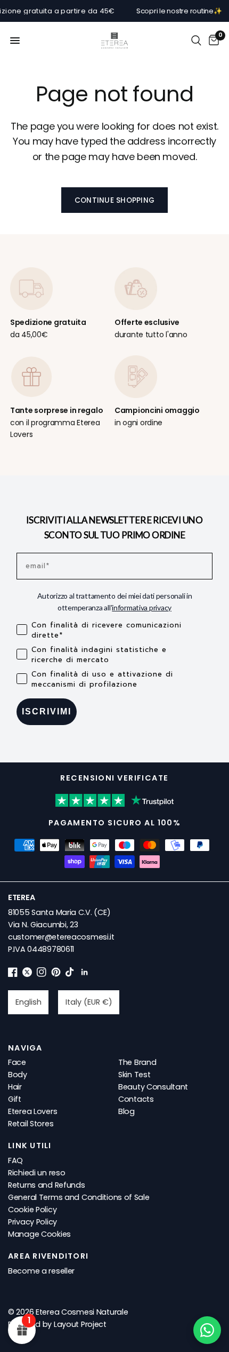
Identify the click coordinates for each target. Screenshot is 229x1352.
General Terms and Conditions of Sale (79, 1197)
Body (17, 1074)
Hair (15, 1086)
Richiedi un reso (36, 1172)
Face (17, 1062)
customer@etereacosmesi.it (61, 937)
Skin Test (134, 1074)
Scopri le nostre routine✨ (172, 10)
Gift (14, 1099)
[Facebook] (13, 974)
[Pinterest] (56, 974)
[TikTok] (70, 974)
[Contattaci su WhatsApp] (207, 1330)
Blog (126, 1111)
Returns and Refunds (46, 1185)
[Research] (196, 40)
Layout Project (80, 1324)
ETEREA (21, 897)
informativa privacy (141, 607)
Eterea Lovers (32, 1111)
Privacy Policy (32, 1221)
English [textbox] (28, 1002)
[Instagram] (41, 974)
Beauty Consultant (153, 1086)
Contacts (136, 1099)
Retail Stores (30, 1123)
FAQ (15, 1160)
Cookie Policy (32, 1209)
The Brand (137, 1062)
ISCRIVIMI (46, 711)
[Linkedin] (84, 974)
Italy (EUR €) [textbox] (89, 1002)
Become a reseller (41, 1271)
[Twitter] (27, 974)
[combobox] (28, 1002)
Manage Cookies (39, 1234)
